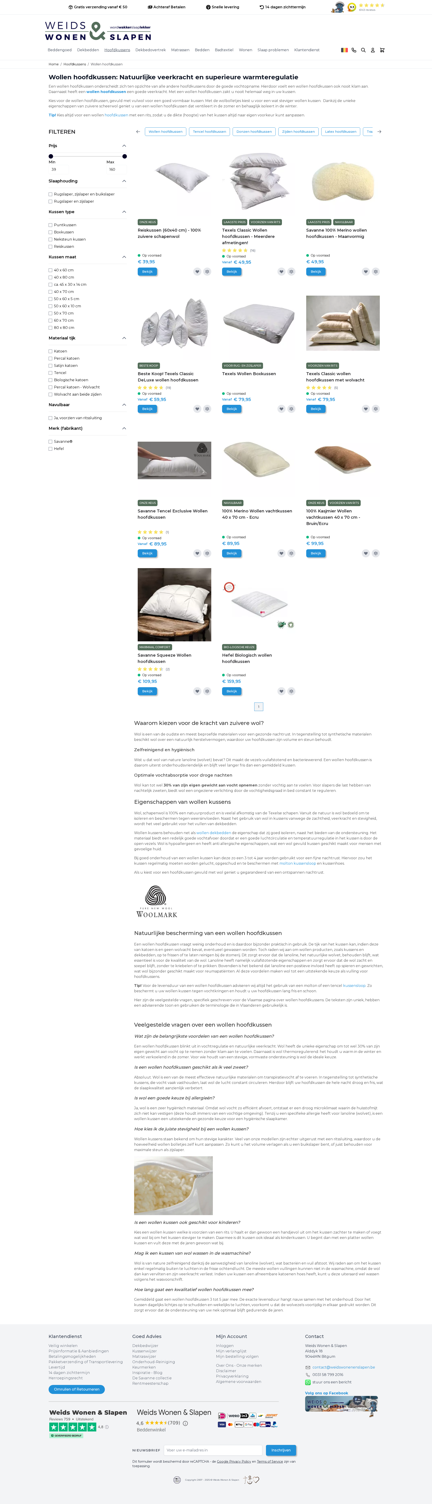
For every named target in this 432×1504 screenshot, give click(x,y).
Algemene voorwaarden (238, 1382)
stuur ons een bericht (332, 1382)
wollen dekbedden (213, 833)
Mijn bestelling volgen (237, 1356)
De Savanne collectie (152, 1378)
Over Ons (224, 1365)
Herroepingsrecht (66, 1378)
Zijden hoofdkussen (298, 132)
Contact (314, 1336)
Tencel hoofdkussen (209, 132)
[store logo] (216, 31)
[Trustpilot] (90, 1423)
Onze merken (249, 1365)
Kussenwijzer (144, 1351)
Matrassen (180, 50)
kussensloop (354, 985)
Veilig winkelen (63, 1346)
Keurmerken (144, 1367)
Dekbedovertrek (150, 50)
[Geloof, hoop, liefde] (251, 1479)
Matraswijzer (144, 1356)
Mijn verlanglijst (231, 1351)
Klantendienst (307, 50)
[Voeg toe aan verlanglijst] (197, 272)
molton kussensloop (298, 863)
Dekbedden (88, 50)
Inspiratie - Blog (147, 1373)
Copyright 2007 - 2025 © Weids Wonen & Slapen (212, 1479)
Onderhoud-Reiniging (153, 1362)
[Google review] (174, 1421)
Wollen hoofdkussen (165, 132)
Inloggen (225, 1346)
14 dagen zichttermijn (69, 1373)
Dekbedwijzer (145, 1346)
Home (54, 64)
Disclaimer (226, 1371)
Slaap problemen (273, 50)
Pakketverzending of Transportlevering (86, 1362)
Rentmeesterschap (150, 1383)
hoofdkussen (116, 115)
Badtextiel (224, 50)
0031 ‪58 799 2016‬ (328, 1375)
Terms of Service (270, 1462)
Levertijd (57, 1367)
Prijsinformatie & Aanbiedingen (79, 1351)
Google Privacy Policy (234, 1462)
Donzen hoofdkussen (254, 132)
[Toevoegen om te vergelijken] (207, 272)
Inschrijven (281, 1450)
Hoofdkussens (117, 50)
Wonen (245, 50)
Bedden (202, 50)
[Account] (373, 50)
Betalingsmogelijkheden (72, 1356)
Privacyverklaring (232, 1376)
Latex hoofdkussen (340, 132)
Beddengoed (60, 50)
